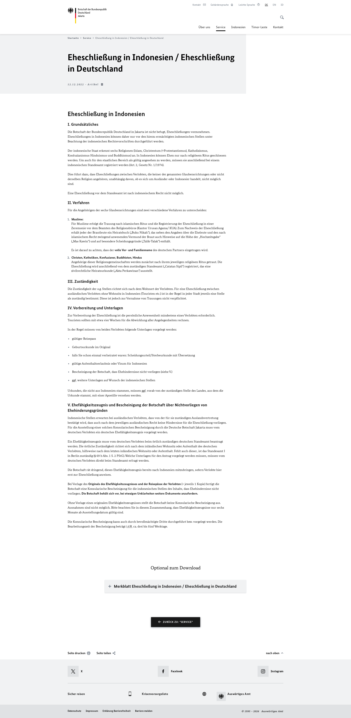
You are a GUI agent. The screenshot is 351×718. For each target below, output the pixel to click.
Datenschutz (74, 711)
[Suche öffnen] (281, 15)
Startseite (73, 38)
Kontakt (278, 27)
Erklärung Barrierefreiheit (117, 711)
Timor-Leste (259, 27)
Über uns (204, 27)
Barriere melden (143, 711)
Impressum (92, 711)
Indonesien (238, 27)
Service (220, 28)
